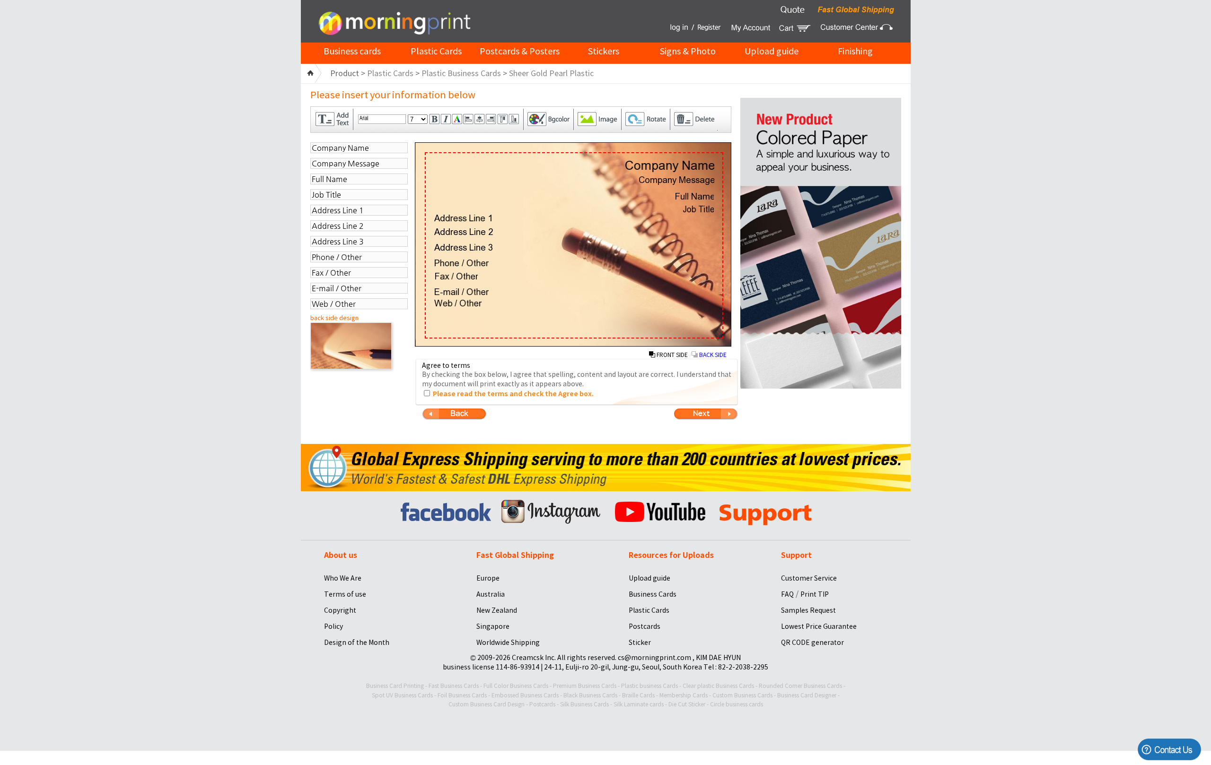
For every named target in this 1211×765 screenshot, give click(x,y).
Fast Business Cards (454, 685)
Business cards (352, 51)
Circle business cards (736, 704)
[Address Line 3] (463, 247)
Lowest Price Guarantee (819, 626)
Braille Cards (638, 695)
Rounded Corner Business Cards (800, 685)
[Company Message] (676, 180)
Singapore (492, 626)
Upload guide (772, 51)
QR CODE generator (812, 642)
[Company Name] (669, 166)
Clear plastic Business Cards (718, 685)
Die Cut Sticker (686, 704)
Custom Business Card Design (486, 704)
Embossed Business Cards (525, 695)
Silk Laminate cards (639, 704)
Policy (333, 626)
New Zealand (496, 610)
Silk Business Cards (584, 704)
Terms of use (345, 594)
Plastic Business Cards (461, 73)
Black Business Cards (590, 695)
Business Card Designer (806, 695)
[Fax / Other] (456, 276)
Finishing (855, 51)
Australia (490, 594)
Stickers (603, 51)
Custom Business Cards (742, 695)
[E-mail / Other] (461, 291)
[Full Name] (694, 196)
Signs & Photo (688, 51)
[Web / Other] (458, 303)
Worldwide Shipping (508, 642)
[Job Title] (698, 209)
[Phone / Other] (461, 263)
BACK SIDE (712, 354)
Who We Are (342, 578)
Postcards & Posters (520, 51)
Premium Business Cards (584, 685)
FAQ (787, 594)
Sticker (640, 642)
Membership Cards (683, 695)
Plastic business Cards (649, 685)
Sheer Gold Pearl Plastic (551, 73)
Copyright (340, 610)
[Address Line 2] (463, 231)
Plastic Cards (436, 51)
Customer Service (809, 578)
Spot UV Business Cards (402, 695)
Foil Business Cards (462, 695)
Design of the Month (356, 642)
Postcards (644, 626)
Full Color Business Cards (515, 685)
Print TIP (814, 594)
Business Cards (652, 594)
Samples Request (808, 610)
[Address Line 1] (463, 218)
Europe (488, 578)
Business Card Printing (395, 685)
